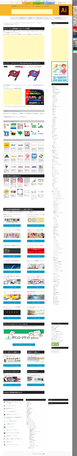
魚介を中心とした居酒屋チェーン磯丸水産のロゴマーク (20, 171)
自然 (53, 101)
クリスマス (54, 189)
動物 (52, 131)
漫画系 (54, 156)
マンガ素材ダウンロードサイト (56, 335)
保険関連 (54, 260)
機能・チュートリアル (55, 191)
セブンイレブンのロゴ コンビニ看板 (12, 432)
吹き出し (54, 161)
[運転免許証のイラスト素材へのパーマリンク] (41, 182)
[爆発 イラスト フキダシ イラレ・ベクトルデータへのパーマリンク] (27, 194)
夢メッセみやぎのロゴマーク (13, 148)
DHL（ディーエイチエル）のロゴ (6, 149)
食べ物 (53, 108)
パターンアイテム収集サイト (55, 349)
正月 (53, 175)
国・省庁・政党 (55, 226)
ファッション (55, 275)
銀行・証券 (55, 258)
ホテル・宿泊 (55, 304)
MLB (54, 239)
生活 (54, 295)
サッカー (54, 240)
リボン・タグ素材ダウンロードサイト (57, 337)
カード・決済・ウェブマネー (57, 198)
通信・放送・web (56, 279)
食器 (53, 122)
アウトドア (55, 278)
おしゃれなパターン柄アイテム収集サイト (12, 365)
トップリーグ (55, 255)
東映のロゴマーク (9, 441)
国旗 (54, 218)
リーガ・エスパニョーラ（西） (58, 248)
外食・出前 (55, 265)
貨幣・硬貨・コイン (56, 106)
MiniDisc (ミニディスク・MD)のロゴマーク (41, 170)
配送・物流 (55, 230)
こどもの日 (54, 181)
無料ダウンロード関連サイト (57, 323)
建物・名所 (54, 150)
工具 (53, 103)
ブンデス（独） (56, 244)
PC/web (54, 87)
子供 (54, 142)
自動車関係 (55, 281)
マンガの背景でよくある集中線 (20, 195)
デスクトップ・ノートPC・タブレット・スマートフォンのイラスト (34, 197)
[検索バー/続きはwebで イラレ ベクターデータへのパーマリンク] (41, 194)
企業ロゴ (54, 257)
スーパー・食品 (56, 216)
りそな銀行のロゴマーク (13, 170)
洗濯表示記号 (55, 233)
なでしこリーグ (56, 243)
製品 (54, 232)
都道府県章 (55, 227)
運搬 (54, 291)
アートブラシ (54, 170)
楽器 (53, 105)
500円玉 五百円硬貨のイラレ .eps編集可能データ (7, 196)
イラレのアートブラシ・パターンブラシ (12, 241)
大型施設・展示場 (56, 301)
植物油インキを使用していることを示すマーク (14, 438)
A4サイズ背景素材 (12, 256)
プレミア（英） (56, 245)
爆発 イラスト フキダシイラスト (27, 196)
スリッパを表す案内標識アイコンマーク (34, 159)
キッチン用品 (55, 94)
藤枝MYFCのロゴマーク (10, 408)
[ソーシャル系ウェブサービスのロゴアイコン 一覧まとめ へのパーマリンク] (6, 182)
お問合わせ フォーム (60, 3)
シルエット (54, 138)
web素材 (53, 152)
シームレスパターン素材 (12, 225)
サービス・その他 (56, 283)
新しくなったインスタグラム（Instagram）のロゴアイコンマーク (20, 186)
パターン (53, 169)
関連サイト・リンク (55, 347)
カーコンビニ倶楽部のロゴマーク (11, 411)
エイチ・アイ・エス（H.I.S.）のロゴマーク (34, 170)
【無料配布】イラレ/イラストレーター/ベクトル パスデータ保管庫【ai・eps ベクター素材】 (30, 6)
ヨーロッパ (55, 223)
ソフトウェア (55, 200)
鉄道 (54, 288)
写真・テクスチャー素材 (35, 271)
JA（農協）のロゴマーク (10, 423)
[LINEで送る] (39, 66)
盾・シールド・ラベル (56, 164)
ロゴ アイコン (10, 106)
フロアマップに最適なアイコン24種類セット (27, 184)
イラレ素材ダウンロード (8, 88)
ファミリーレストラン (57, 266)
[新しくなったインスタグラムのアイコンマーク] (20, 182)
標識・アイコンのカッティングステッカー (12, 385)
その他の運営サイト (58, 18)
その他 (54, 123)
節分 (53, 177)
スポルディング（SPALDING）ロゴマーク (20, 149)
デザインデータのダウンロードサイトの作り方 (24, 344)
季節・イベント (54, 174)
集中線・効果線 (55, 157)
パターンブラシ (54, 172)
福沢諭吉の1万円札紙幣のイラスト (13, 196)
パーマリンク (28, 106)
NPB (54, 237)
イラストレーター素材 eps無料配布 (27, 3)
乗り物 (54, 147)
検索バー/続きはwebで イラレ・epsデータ (41, 196)
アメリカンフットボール (22, 106)
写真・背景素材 (53, 328)
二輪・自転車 (55, 285)
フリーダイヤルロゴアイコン (11, 405)
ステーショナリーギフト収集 (36, 365)
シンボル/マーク (15, 106)
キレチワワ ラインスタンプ (55, 352)
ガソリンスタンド (56, 215)
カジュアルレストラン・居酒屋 (58, 270)
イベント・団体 (55, 235)
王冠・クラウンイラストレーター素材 (57, 340)
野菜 (53, 111)
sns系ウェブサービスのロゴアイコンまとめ (7, 184)
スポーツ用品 (55, 100)
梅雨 (53, 183)
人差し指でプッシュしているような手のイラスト (13, 160)
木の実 (54, 130)
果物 (53, 109)
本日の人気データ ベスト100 (41, 18)
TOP (17, 3)
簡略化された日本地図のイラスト (34, 184)
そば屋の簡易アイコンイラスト (27, 148)
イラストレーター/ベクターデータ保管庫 (38, 453)
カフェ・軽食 (55, 269)
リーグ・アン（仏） (56, 249)
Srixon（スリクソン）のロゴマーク (12, 429)
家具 (53, 90)
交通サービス (55, 286)
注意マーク (55, 207)
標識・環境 (55, 204)
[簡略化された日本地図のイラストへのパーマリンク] (34, 182)
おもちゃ (54, 98)
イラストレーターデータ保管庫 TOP (18, 18)
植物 (52, 125)
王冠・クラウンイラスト (12, 318)
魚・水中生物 (54, 135)
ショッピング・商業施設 (57, 261)
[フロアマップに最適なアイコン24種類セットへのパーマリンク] (27, 182)
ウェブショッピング (56, 197)
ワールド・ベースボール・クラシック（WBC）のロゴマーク (40, 160)
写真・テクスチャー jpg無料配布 (38, 3)
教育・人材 (55, 297)
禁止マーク (55, 208)
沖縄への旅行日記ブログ (55, 351)
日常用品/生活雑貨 (56, 92)
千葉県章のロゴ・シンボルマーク (11, 435)
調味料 (54, 120)
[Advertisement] (31, 11)
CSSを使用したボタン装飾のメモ (56, 341)
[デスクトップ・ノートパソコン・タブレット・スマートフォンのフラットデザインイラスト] (34, 194)
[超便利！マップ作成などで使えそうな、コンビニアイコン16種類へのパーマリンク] (13, 182)
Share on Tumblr (17, 66)
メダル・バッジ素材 (12, 302)
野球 (54, 236)
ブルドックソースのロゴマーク (27, 159)
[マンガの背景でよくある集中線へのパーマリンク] (20, 194)
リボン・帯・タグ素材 (36, 256)
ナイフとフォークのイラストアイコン (12, 444)
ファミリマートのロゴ (10, 426)
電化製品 (54, 294)
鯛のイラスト (20, 158)
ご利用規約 (30, 18)
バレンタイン (55, 178)
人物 (52, 136)
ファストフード (56, 268)
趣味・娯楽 (55, 302)
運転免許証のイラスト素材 (41, 184)
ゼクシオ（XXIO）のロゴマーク (11, 421)
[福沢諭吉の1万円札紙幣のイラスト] (13, 194)
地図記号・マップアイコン (57, 212)
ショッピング (55, 153)
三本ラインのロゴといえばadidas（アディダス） (6, 160)
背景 (52, 167)
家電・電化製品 (55, 89)
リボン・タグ (55, 155)
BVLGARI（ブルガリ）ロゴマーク (40, 149)
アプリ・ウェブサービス (57, 195)
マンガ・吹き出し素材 (12, 287)
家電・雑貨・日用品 (56, 262)
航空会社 (54, 289)
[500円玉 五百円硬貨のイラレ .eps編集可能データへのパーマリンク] (6, 194)
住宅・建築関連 (55, 292)
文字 (52, 166)
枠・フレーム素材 (36, 225)
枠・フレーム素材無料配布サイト (56, 331)
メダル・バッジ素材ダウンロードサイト (57, 334)
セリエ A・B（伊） (56, 247)
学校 (54, 229)
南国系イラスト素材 (35, 302)
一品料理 (54, 117)
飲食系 (54, 273)
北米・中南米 (55, 224)
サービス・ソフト (55, 194)
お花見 (54, 180)
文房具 (54, 95)
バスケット (55, 251)
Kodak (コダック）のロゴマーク (27, 170)
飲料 (53, 114)
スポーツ (54, 143)
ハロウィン (54, 188)
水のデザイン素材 (12, 271)
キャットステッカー (35, 384)
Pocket (24, 66)
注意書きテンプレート (36, 241)
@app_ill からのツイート (52, 404)
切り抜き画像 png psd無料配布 (49, 3)
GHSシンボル (55, 209)
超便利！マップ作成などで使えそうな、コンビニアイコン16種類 (13, 186)
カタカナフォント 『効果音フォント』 (36, 287)
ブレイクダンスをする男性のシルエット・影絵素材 (6, 171)
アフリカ (55, 220)
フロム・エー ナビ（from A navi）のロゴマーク (34, 149)
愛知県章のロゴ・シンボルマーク (11, 414)
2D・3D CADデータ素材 (36, 318)
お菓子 (54, 119)
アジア (55, 219)
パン (53, 116)
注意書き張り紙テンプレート (55, 338)
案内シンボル (55, 205)
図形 (52, 159)
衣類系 (54, 97)
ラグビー (54, 254)
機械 (52, 145)
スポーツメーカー (56, 276)
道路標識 (54, 211)
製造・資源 (55, 298)
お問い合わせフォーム (15, 116)
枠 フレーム (55, 162)
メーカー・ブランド (56, 282)
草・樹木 (54, 128)
